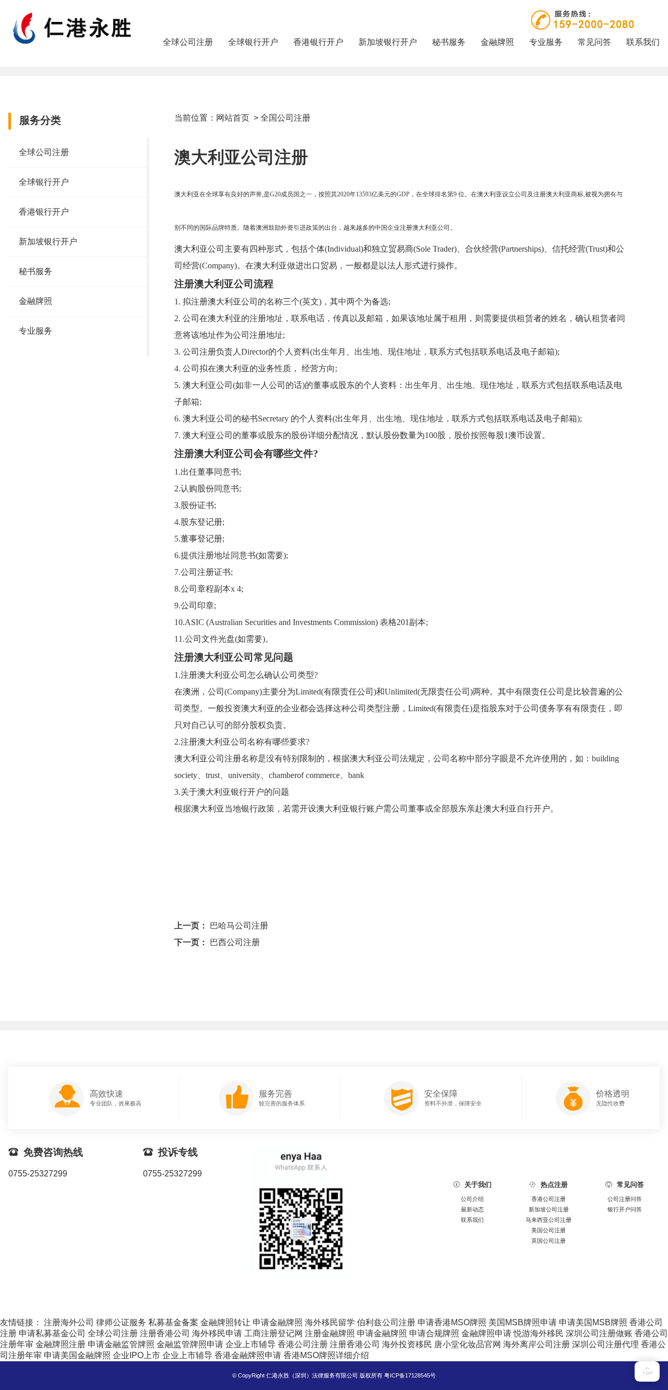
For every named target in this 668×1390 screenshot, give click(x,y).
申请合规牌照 (434, 1333)
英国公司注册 (548, 1241)
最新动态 (472, 1209)
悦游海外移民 (539, 1333)
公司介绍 (472, 1199)
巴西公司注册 (235, 942)
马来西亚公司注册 (548, 1220)
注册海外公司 (69, 1322)
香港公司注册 (548, 1199)
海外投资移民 (407, 1344)
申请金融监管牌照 (121, 1344)
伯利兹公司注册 (386, 1322)
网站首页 (232, 117)
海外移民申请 (217, 1333)
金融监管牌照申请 (190, 1344)
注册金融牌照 (330, 1333)
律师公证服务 (121, 1322)
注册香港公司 (165, 1333)
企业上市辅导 (250, 1344)
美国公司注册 (548, 1230)
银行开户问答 (624, 1209)
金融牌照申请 (486, 1333)
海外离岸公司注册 (536, 1344)
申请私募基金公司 (52, 1333)
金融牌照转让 (225, 1322)
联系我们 (472, 1220)
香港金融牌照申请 (247, 1355)
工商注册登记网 (273, 1333)
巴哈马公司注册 (239, 925)
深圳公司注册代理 (605, 1344)
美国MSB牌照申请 (522, 1322)
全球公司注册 (113, 1333)
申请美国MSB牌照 (593, 1322)
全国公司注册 (285, 117)
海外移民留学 (330, 1322)
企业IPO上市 (136, 1355)
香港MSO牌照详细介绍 (326, 1355)
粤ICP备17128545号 (410, 1375)
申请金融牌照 (278, 1322)
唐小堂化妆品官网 (467, 1344)
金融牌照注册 (60, 1344)
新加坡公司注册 (549, 1209)
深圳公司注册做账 (599, 1333)
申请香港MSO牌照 (452, 1322)
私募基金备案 (173, 1322)
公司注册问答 (624, 1199)
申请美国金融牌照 (77, 1355)
